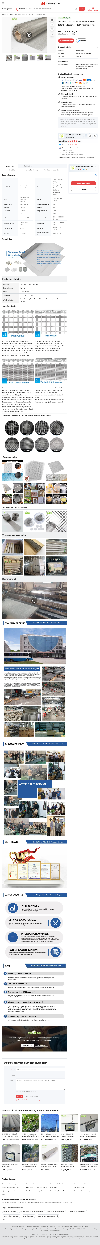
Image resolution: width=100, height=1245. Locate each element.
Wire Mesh (30, 14)
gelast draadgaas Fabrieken (55, 1211)
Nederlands (61, 1229)
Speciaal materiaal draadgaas (83, 1191)
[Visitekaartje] (96, 175)
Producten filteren (79, 1187)
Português (25, 1229)
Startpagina (5, 14)
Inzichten (85, 1226)
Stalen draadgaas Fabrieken (76, 1211)
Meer (3, 1220)
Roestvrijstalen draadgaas (10, 1184)
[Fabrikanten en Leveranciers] (50, 3)
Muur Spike (53, 1187)
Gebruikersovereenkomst (32, 1226)
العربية (67, 1229)
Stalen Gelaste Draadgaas (11, 1216)
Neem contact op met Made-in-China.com (61, 1226)
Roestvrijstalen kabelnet (57, 1184)
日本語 (79, 1229)
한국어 (73, 1229)
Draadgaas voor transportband (35, 1191)
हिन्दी (84, 1229)
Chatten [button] (83, 41)
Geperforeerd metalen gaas (82, 1184)
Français (32, 1229)
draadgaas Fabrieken (10, 1211)
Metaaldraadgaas (28, 1216)
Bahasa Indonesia (55, 1230)
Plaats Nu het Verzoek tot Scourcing (28, 1100)
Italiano (48, 1229)
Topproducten (77, 1226)
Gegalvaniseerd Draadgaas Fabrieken (32, 1211)
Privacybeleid (44, 1226)
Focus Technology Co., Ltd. (48, 1234)
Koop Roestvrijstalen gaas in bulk (48, 1216)
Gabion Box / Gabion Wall (57, 1191)
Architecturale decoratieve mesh (35, 1187)
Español (18, 1229)
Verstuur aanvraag (66, 41)
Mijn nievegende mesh (8, 1191)
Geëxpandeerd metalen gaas (10, 1187)
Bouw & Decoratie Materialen (17, 14)
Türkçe (95, 1229)
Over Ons (14, 1226)
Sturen (19, 1096)
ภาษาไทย (89, 1229)
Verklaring (21, 1226)
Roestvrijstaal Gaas (40, 14)
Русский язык (40, 1229)
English (12, 1229)
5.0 (77, 169)
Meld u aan (62, 157)
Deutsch (54, 1229)
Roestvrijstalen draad (32, 1184)
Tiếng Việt (45, 1230)
